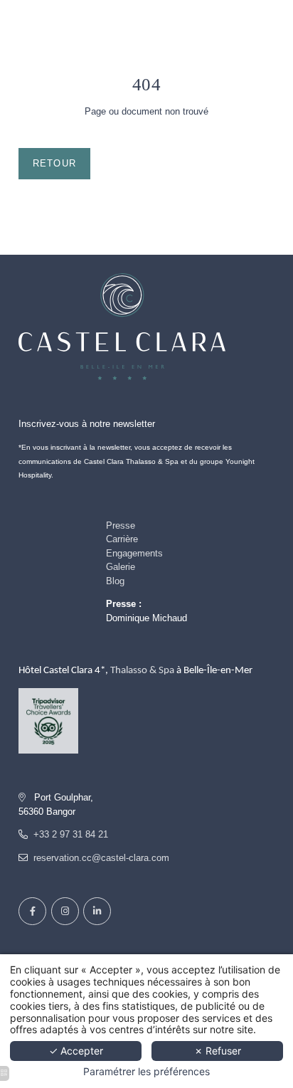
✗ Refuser (217, 1051)
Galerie (120, 566)
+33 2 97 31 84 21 (70, 834)
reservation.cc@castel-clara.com (101, 857)
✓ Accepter (76, 1051)
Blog (115, 581)
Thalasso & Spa (142, 670)
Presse (120, 525)
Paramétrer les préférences (146, 1071)
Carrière (122, 539)
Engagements (134, 553)
